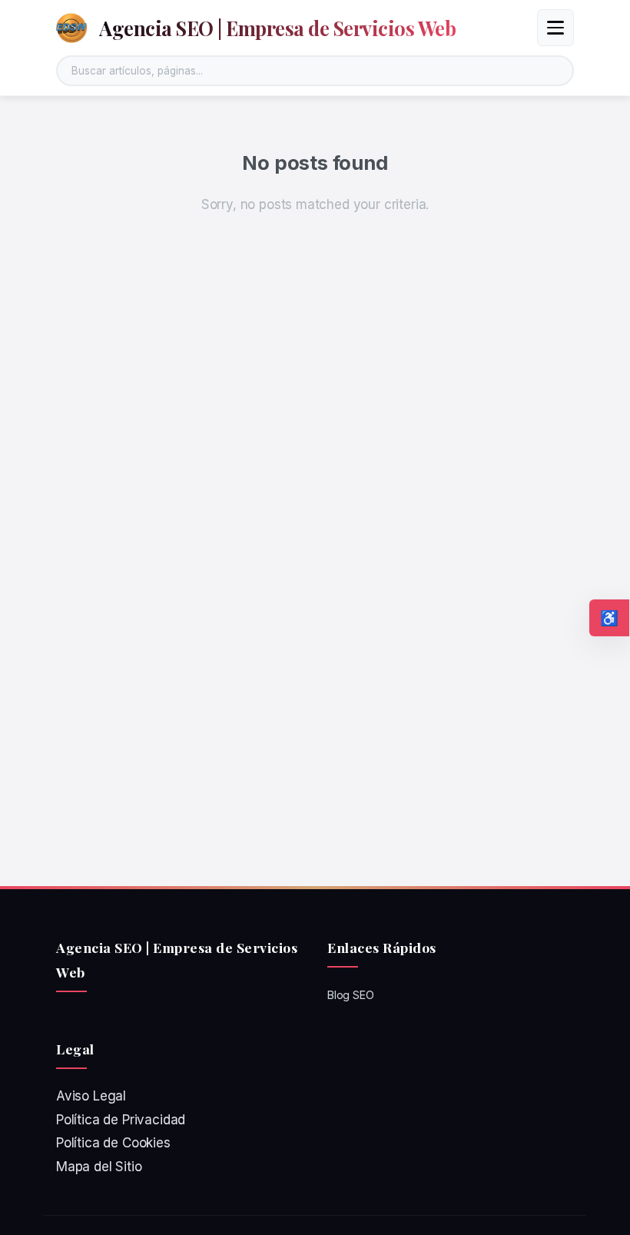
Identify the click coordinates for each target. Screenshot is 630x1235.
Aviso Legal (91, 1096)
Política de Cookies (113, 1142)
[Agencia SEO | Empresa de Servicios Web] (71, 27)
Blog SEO (350, 994)
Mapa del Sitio (99, 1166)
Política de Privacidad (120, 1119)
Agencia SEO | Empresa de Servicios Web (277, 28)
